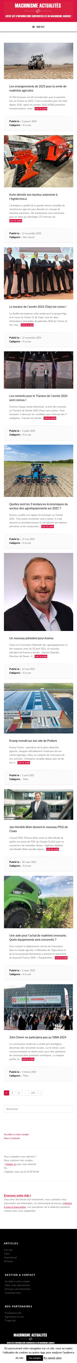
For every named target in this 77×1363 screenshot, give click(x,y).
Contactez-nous (13, 1292)
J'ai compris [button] (34, 1358)
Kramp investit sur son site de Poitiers (33, 740)
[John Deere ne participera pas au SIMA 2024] (38, 1007)
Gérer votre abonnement (17, 1285)
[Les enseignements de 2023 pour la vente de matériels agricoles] (38, 61)
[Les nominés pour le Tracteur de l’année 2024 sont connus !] (38, 370)
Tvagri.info (10, 1320)
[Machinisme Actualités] (38, 18)
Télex (25, 779)
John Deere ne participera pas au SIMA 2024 (37, 1037)
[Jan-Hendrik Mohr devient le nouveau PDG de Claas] (38, 804)
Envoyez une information (18, 1289)
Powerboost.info (13, 1313)
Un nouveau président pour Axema (31, 638)
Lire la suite (41, 108)
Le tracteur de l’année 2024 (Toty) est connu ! (37, 306)
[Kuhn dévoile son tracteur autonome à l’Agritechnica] (38, 161)
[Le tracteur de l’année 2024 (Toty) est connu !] (38, 273)
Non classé (28, 237)
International (10, 1257)
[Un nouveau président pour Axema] (38, 592)
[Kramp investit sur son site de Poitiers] (38, 708)
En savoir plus (53, 1357)
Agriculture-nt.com (14, 1316)
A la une (27, 125)
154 (33, 1093)
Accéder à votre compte (17, 1281)
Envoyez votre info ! (17, 1195)
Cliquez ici (11, 1164)
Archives (8, 1261)
